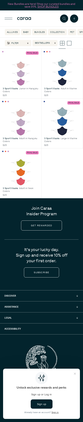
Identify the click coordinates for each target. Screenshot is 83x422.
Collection (57, 32)
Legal (8, 317)
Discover (10, 295)
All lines (12, 32)
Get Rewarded (41, 225)
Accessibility (12, 328)
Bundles (39, 32)
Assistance (11, 306)
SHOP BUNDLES (48, 6)
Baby (26, 32)
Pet (72, 32)
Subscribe (41, 272)
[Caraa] (30, 18)
